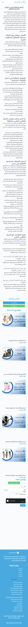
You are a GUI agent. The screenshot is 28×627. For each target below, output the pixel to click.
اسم (25, 486)
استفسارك (23, 494)
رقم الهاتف (24, 490)
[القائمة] (3, 2)
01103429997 (16, 241)
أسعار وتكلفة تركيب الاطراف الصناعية (15, 475)
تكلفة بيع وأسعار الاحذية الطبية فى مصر (15, 374)
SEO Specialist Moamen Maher (14, 623)
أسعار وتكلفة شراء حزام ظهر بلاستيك (16, 408)
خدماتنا (14, 579)
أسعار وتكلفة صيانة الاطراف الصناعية (15, 441)
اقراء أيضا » (22, 342)
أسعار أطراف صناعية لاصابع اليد (17, 340)
